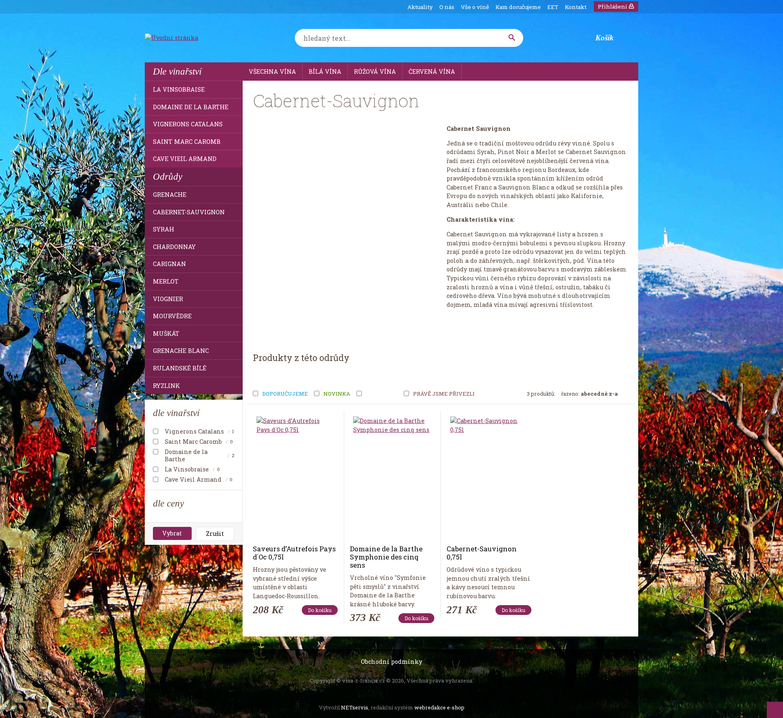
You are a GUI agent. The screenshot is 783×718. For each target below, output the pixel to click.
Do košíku (320, 610)
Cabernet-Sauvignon (189, 212)
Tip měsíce (382, 394)
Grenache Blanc (181, 351)
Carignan (169, 264)
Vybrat (172, 533)
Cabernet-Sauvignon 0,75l (482, 552)
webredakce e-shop (439, 707)
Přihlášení (613, 6)
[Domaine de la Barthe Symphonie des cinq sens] (392, 477)
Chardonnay (174, 247)
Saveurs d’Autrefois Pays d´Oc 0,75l (294, 552)
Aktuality (420, 7)
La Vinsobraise (179, 89)
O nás (446, 7)
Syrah (163, 229)
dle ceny (168, 503)
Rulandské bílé (179, 368)
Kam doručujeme (518, 7)
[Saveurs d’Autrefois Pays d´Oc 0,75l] (295, 477)
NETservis (354, 707)
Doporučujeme (285, 394)
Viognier (168, 299)
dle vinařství (176, 412)
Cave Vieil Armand (185, 159)
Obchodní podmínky (391, 661)
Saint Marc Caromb (187, 141)
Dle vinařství (177, 71)
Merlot (166, 281)
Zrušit (215, 533)
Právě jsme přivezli (444, 394)
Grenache (169, 194)
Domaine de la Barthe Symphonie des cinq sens (386, 556)
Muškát (166, 333)
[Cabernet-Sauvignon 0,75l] (489, 477)
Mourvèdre (172, 316)
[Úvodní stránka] (196, 37)
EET (552, 7)
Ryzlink (166, 386)
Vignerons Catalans (188, 124)
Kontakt (575, 7)
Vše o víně (475, 7)
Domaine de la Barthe (190, 107)
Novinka (336, 394)
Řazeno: (589, 393)
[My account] (512, 38)
